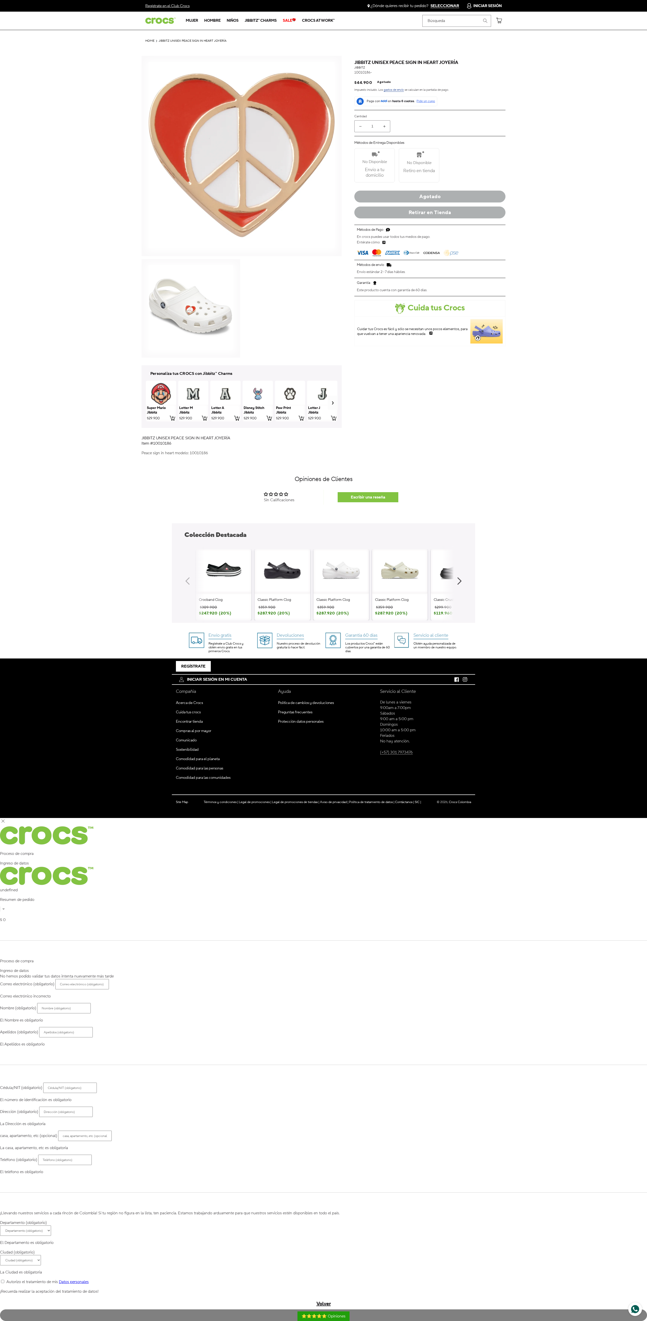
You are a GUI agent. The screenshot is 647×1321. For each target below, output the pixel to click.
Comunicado (186, 740)
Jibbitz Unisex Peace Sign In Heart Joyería (192, 41)
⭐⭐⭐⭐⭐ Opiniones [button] (323, 1316)
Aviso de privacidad (334, 802)
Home (149, 41)
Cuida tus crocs (188, 712)
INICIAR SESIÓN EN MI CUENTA (217, 679)
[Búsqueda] (485, 20)
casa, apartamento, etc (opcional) (28, 1135)
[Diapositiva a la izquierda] (187, 581)
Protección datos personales (301, 721)
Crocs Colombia (460, 802)
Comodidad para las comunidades (203, 777)
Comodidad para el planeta (198, 759)
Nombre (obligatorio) (18, 1008)
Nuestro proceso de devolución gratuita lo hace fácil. (298, 645)
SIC (418, 802)
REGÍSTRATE (193, 666)
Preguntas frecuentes (295, 712)
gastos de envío (394, 90)
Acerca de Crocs (189, 702)
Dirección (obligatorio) (19, 1111)
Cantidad (360, 116)
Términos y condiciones (221, 802)
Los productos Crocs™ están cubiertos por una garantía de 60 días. (367, 647)
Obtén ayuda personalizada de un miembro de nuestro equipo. (435, 645)
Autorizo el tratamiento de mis (47, 1281)
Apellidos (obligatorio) (19, 1032)
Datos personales (74, 1281)
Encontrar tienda (189, 721)
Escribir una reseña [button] (368, 497)
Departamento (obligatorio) (23, 1222)
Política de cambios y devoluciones (306, 702)
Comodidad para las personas (199, 768)
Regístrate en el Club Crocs (167, 6)
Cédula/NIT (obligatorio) (21, 1087)
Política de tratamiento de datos (371, 802)
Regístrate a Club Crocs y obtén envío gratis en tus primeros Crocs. (226, 647)
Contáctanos (404, 802)
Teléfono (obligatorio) (18, 1159)
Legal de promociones (255, 802)
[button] (192, 21)
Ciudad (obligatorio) (17, 1252)
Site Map (182, 802)
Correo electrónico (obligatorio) (27, 984)
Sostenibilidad (187, 749)
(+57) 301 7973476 (396, 752)
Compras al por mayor (193, 730)
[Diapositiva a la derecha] (459, 581)
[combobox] (457, 21)
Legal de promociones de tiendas (295, 802)
